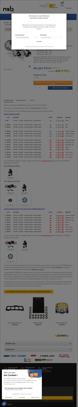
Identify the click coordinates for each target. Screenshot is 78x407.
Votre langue (43, 35)
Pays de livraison (19, 35)
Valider (39, 41)
